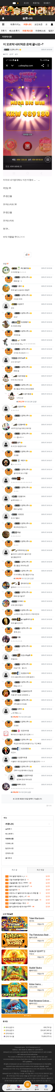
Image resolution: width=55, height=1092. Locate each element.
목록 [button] (50, 806)
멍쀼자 (19, 709)
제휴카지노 (15, 24)
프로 (22, 478)
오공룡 (23, 340)
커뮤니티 (27, 24)
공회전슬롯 (21, 358)
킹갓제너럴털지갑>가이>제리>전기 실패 (22, 900)
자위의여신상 (22, 550)
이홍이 (19, 286)
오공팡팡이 (24, 322)
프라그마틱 (33, 987)
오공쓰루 (20, 407)
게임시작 (40, 924)
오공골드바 (21, 496)
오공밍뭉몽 (24, 749)
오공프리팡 (24, 731)
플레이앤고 (33, 970)
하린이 (23, 460)
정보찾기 (47, 3)
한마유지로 (24, 583)
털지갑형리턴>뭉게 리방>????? (18, 907)
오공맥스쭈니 (14, 50)
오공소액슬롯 (25, 655)
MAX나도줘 (21, 784)
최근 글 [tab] (14, 870)
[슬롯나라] (27, 11)
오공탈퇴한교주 (26, 691)
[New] (15, 924)
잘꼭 (18, 442)
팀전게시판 (9, 848)
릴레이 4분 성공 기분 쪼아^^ (18, 886)
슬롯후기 (8, 829)
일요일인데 (12, 890)
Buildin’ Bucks (35, 968)
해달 (18, 532)
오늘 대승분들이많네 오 (16, 880)
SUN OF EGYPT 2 (37, 951)
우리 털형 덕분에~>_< (16, 876)
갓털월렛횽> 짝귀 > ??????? (17, 883)
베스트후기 (14, 30)
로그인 (26, 3)
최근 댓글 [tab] (40, 870)
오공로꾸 (20, 304)
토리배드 (20, 601)
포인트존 (38, 24)
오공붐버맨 (21, 425)
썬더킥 (31, 921)
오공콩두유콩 (22, 758)
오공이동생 (21, 376)
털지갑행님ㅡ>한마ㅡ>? (16, 896)
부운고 (31, 954)
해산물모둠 (24, 268)
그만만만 (20, 514)
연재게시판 (9, 853)
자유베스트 (40, 30)
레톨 (18, 637)
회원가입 (36, 3)
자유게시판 (27, 30)
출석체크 (8, 858)
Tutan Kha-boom (36, 918)
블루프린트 (33, 937)
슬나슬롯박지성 (26, 619)
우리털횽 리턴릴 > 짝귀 (16, 903)
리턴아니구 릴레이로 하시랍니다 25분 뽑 (22, 893)
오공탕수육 (24, 673)
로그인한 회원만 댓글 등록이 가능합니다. (27, 799)
